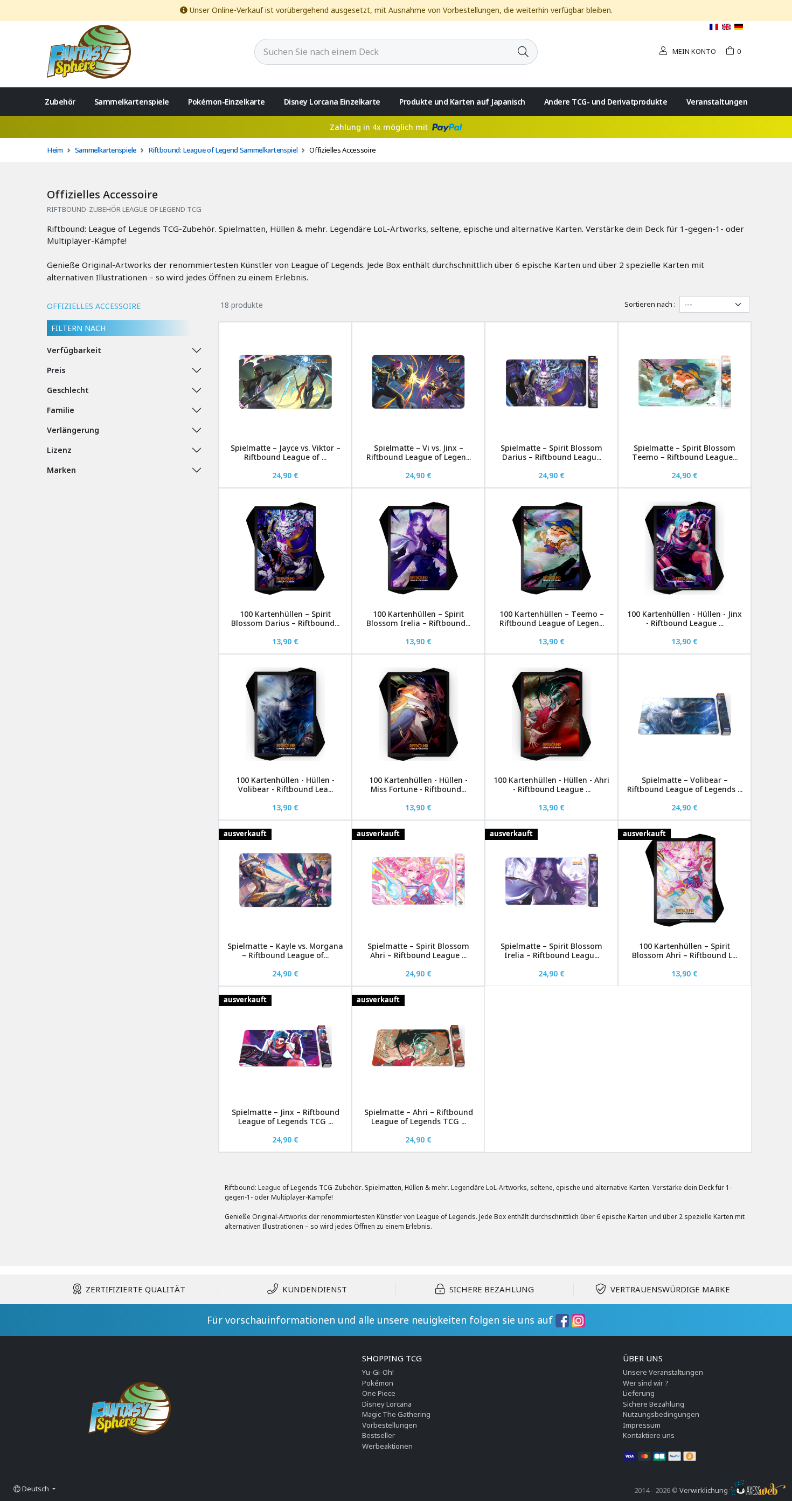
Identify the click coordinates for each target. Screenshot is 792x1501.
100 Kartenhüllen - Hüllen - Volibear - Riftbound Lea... (285, 784)
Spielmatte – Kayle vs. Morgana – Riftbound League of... (285, 950)
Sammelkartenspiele (131, 102)
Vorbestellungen (389, 1425)
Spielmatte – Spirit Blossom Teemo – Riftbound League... (685, 452)
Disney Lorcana (387, 1404)
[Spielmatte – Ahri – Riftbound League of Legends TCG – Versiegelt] (418, 1046)
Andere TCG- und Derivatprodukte (606, 102)
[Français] (715, 26)
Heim (55, 150)
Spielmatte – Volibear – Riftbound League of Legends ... (684, 784)
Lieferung (639, 1393)
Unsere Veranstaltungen (663, 1372)
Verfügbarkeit (74, 350)
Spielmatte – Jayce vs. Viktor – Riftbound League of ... (286, 452)
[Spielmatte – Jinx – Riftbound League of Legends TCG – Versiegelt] (285, 1046)
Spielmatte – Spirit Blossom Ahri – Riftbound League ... (418, 950)
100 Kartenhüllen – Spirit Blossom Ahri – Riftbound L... (684, 950)
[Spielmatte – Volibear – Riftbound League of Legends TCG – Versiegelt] (684, 714)
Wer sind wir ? (646, 1383)
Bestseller (378, 1435)
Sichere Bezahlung (653, 1404)
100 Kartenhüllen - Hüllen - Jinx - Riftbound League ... (684, 618)
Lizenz (59, 450)
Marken (61, 470)
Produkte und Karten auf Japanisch (462, 102)
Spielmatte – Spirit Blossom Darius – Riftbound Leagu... (551, 452)
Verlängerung (73, 430)
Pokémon (377, 1383)
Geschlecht (68, 390)
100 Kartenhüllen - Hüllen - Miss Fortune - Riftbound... (418, 784)
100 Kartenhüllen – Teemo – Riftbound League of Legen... (551, 618)
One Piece (378, 1393)
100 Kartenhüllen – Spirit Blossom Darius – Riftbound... (285, 618)
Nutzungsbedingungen (661, 1414)
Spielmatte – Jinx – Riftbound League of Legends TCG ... (285, 1116)
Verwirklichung (704, 1490)
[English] (727, 26)
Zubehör (60, 102)
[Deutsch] (738, 26)
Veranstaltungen (717, 102)
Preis (56, 370)
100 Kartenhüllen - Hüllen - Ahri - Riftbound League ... (551, 784)
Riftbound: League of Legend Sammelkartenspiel (222, 150)
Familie (60, 410)
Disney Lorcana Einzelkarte (332, 102)
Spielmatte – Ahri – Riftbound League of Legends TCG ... (418, 1116)
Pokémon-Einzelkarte (226, 102)
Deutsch (35, 1488)
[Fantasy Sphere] (89, 51)
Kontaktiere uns (649, 1435)
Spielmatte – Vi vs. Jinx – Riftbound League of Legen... (418, 452)
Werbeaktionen (387, 1446)
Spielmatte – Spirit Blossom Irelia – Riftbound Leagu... (551, 950)
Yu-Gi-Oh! (378, 1372)
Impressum (642, 1425)
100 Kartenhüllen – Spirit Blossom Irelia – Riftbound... (418, 618)
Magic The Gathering (396, 1414)
